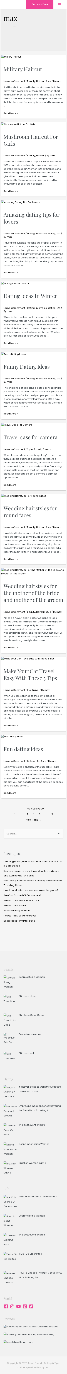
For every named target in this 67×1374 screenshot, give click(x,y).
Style (48, 81)
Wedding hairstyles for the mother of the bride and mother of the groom (33, 592)
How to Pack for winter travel (20, 915)
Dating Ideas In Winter (30, 295)
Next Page (33, 820)
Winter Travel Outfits (15, 905)
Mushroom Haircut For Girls (31, 140)
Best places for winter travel (20, 920)
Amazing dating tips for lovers (31, 218)
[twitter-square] (32, 1306)
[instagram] (13, 1306)
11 (52, 814)
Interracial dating (46, 233)
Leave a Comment (14, 81)
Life (58, 233)
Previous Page (33, 808)
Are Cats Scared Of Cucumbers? (22, 895)
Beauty (31, 81)
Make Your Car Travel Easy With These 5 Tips (30, 674)
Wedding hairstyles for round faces (30, 512)
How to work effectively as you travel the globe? (31, 890)
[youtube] (19, 1306)
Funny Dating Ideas (27, 366)
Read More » (11, 113)
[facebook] (6, 1306)
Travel (37, 449)
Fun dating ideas (23, 748)
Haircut (40, 81)
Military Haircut (23, 69)
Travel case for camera (31, 437)
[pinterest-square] (26, 1306)
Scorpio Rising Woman (17, 910)
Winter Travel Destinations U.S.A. (22, 900)
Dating (31, 233)
